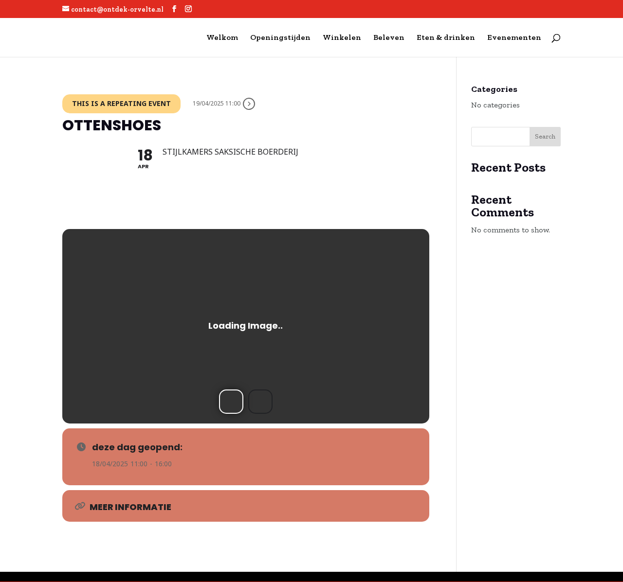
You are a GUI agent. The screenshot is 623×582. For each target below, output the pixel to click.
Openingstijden (280, 38)
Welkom (222, 38)
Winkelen (342, 38)
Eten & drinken (446, 38)
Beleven (388, 38)
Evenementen (514, 38)
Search (545, 136)
